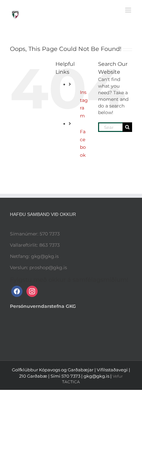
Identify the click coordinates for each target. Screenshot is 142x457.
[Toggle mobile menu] (128, 10)
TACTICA (71, 381)
